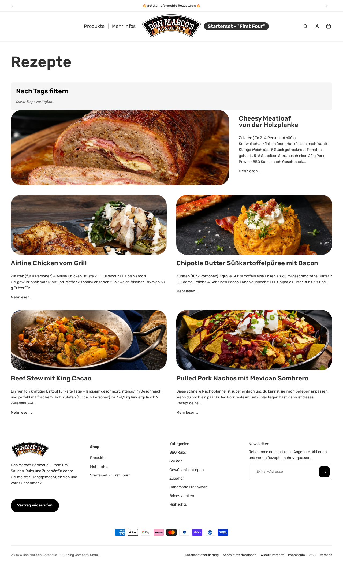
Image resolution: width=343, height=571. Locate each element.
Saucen (175, 461)
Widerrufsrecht (272, 555)
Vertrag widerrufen (35, 505)
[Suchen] (305, 26)
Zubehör (176, 478)
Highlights (178, 504)
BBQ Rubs (177, 452)
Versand (326, 555)
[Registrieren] (324, 471)
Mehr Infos (99, 466)
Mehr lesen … (250, 171)
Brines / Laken (181, 496)
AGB (312, 555)
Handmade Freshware (188, 487)
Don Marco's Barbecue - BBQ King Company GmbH (61, 555)
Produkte (98, 458)
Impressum (296, 555)
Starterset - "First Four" (110, 475)
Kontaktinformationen (239, 555)
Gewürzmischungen (186, 470)
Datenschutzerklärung (202, 555)
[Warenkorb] (328, 26)
